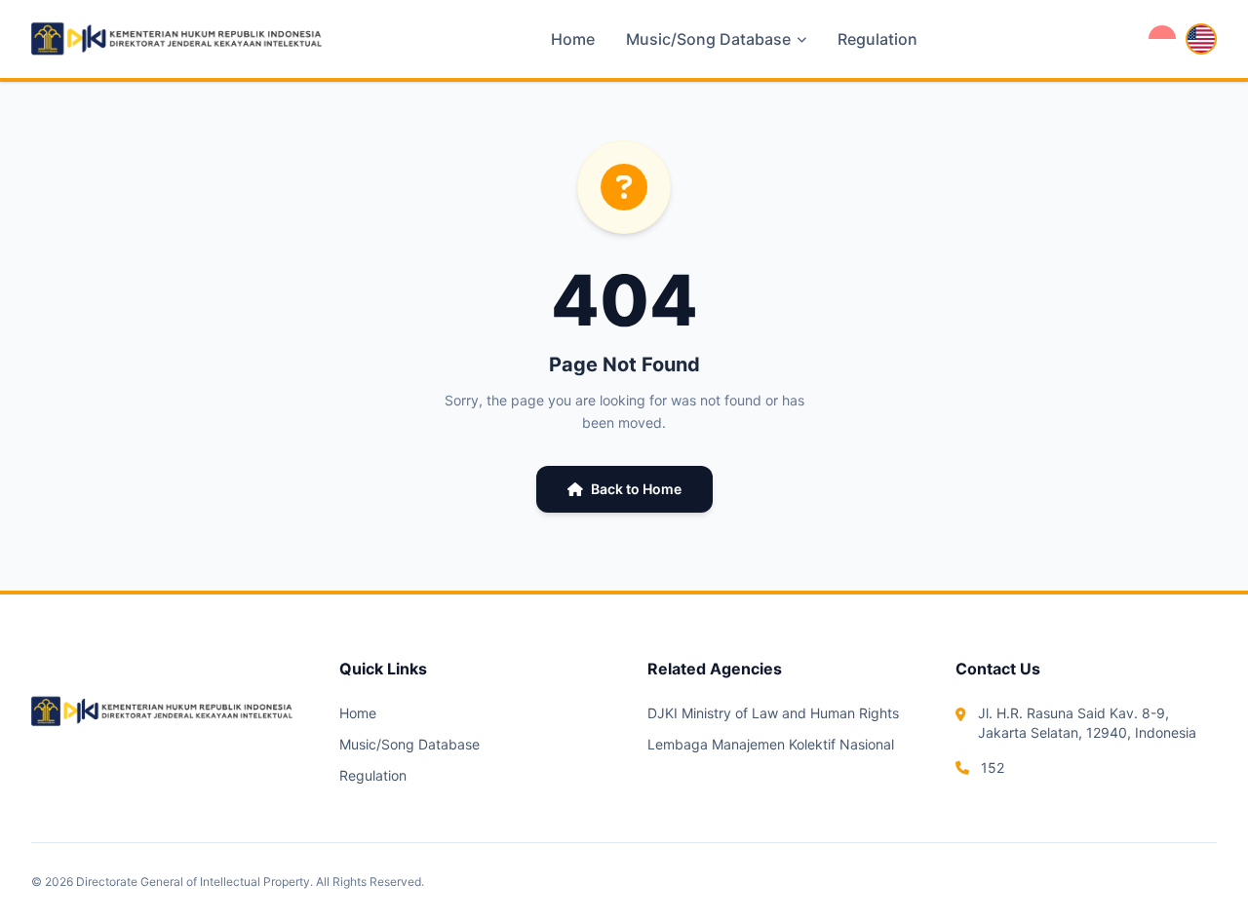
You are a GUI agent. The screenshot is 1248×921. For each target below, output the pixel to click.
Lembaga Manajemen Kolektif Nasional (770, 744)
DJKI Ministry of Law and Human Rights (773, 713)
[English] (1201, 39)
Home (573, 39)
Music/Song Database (409, 744)
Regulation (877, 39)
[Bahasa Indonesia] (1162, 39)
